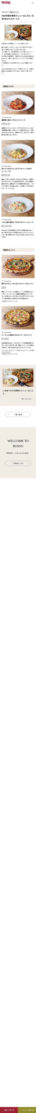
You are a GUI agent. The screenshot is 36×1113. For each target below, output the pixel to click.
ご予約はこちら (18, 463)
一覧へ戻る (18, 414)
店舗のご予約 (7, 1110)
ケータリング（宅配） (26, 1110)
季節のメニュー (14, 12)
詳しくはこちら (26, 399)
